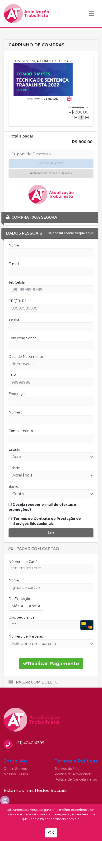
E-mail (14, 264)
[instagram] (5, 800)
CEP (12, 375)
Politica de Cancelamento (76, 779)
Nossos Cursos (16, 774)
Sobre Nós (16, 761)
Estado (14, 449)
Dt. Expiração (19, 599)
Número (16, 412)
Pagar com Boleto (37, 682)
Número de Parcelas (26, 636)
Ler (51, 533)
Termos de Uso (67, 769)
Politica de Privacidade (73, 774)
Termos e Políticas (76, 761)
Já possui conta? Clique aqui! (70, 233)
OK (51, 833)
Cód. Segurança (21, 617)
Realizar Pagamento (53, 663)
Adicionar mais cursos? (51, 173)
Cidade (14, 468)
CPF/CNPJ (17, 301)
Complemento (21, 431)
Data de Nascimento (26, 356)
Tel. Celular (17, 282)
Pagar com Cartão (37, 548)
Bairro (13, 486)
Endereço (17, 394)
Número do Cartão (24, 562)
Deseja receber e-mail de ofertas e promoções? (42, 507)
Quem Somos (15, 769)
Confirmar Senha (23, 338)
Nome (14, 245)
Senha (14, 319)
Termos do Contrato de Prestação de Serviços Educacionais (47, 521)
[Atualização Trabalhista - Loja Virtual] (26, 13)
